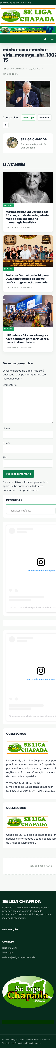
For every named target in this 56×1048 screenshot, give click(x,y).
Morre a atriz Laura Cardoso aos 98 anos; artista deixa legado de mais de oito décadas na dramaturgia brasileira (27, 217)
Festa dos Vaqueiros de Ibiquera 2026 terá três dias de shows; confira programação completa (27, 279)
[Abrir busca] (45, 39)
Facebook (44, 117)
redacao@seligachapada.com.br (18, 957)
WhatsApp (28, 117)
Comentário (11, 384)
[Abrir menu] (52, 39)
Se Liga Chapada (21, 901)
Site (5, 457)
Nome (6, 428)
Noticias (8, 205)
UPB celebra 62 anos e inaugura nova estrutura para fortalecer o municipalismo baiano (27, 339)
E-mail (6, 443)
